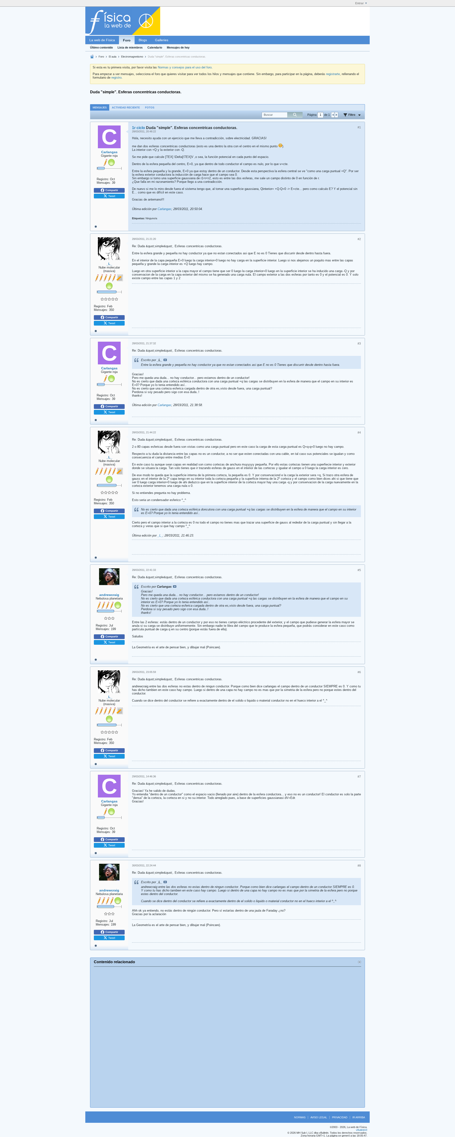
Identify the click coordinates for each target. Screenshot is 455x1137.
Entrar (359, 3)
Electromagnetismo (132, 56)
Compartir (111, 190)
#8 (359, 865)
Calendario (154, 47)
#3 (359, 343)
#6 (359, 672)
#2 (359, 239)
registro (116, 77)
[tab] (99, 107)
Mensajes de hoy (178, 47)
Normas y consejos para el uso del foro (185, 67)
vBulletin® (361, 1129)
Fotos (149, 107)
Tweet (111, 196)
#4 (359, 432)
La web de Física (102, 40)
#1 (359, 127)
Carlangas (164, 209)
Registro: (103, 179)
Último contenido (101, 47)
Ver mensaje (165, 360)
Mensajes (100, 107)
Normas (299, 1117)
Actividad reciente (126, 107)
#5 (359, 570)
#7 (359, 776)
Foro (127, 40)
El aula (112, 56)
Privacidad (339, 1117)
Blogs (143, 40)
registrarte (333, 74)
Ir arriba (358, 1117)
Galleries (161, 40)
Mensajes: (104, 182)
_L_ (160, 535)
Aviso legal (318, 1117)
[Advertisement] (227, 1037)
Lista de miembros (130, 47)
